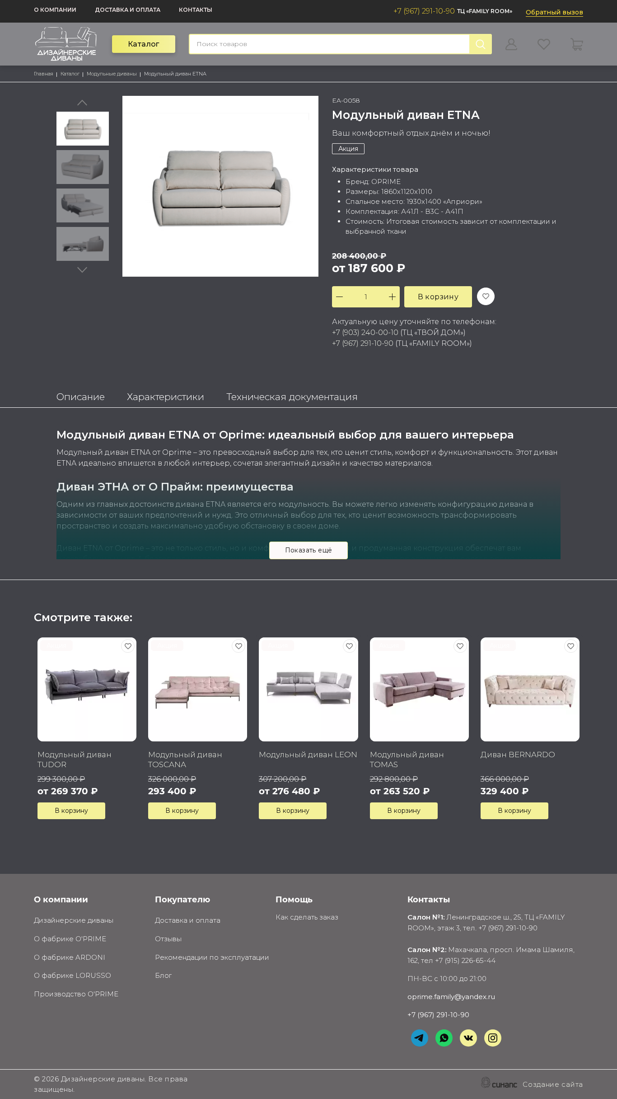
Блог (163, 975)
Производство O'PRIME (76, 994)
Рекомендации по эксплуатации (212, 957)
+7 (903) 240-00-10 (365, 332)
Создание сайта (553, 1084)
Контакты (195, 9)
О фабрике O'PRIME (70, 938)
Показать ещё (308, 550)
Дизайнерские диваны (73, 920)
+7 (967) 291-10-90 (424, 11)
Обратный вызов (554, 12)
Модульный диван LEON (308, 754)
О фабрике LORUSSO (72, 975)
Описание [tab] (80, 396)
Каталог (143, 44)
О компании (55, 9)
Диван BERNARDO (518, 754)
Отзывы (168, 938)
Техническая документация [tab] (292, 396)
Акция (348, 149)
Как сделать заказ (307, 917)
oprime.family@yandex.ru (451, 996)
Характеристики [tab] (165, 396)
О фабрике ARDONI (69, 957)
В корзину (438, 296)
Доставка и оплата (127, 9)
